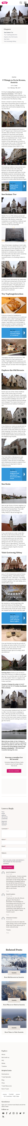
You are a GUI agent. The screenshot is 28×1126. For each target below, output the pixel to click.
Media (3, 1063)
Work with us (5, 1057)
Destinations (5, 1074)
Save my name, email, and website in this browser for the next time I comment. (13, 861)
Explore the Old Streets (11, 37)
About (3, 1054)
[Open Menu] (25, 2)
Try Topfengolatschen (10, 34)
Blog (3, 1080)
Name (4, 839)
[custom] (3, 1113)
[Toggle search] (20, 2)
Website (4, 853)
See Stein (6, 39)
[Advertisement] (14, 57)
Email (4, 846)
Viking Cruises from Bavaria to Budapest (14, 747)
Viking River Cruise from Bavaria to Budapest (12, 92)
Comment (5, 828)
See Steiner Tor (8, 32)
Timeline (4, 1066)
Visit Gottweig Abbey (10, 41)
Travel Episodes (6, 1077)
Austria (14, 77)
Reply (7, 891)
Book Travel (5, 1089)
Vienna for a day (13, 684)
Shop (3, 1083)
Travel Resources (7, 1086)
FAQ (3, 1060)
